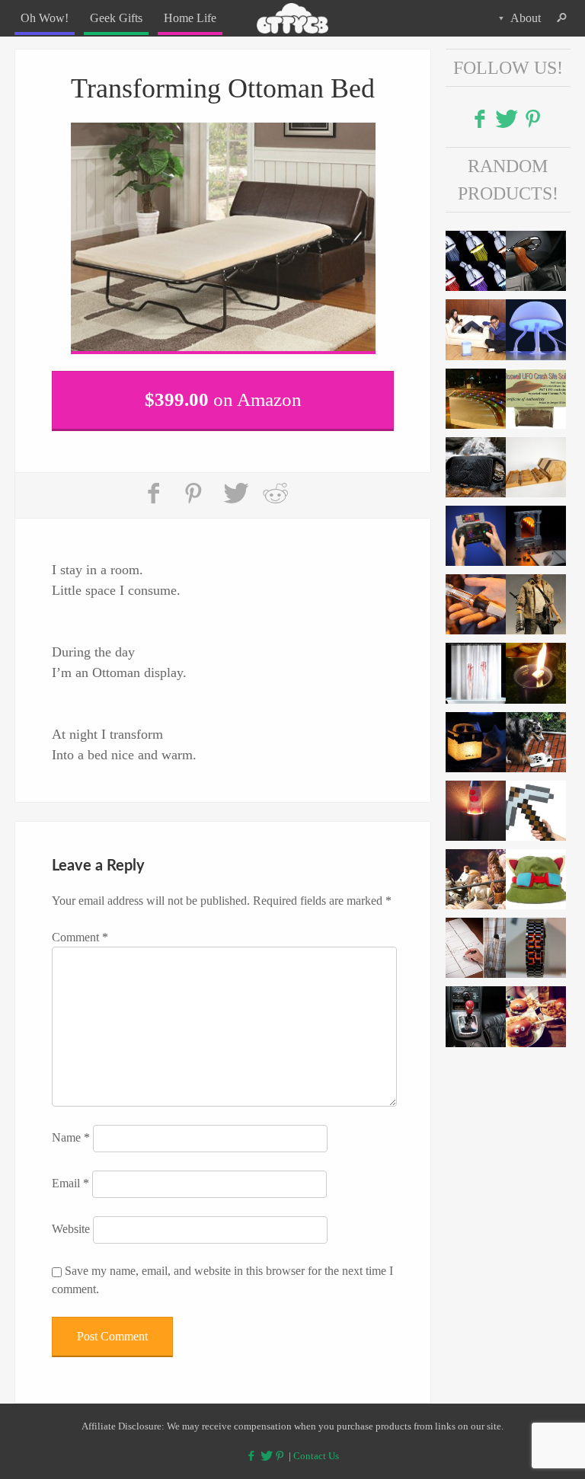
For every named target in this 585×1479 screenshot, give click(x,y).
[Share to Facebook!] (155, 494)
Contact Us (316, 1455)
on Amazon (223, 399)
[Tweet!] (235, 494)
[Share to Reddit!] (275, 494)
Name (71, 1137)
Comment (80, 937)
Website (71, 1228)
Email (70, 1183)
